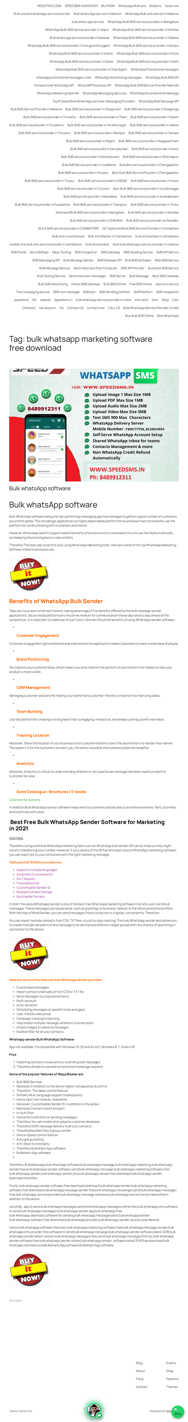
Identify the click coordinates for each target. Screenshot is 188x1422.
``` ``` (94, 1413)
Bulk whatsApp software (40, 488)
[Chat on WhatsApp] (177, 1412)
